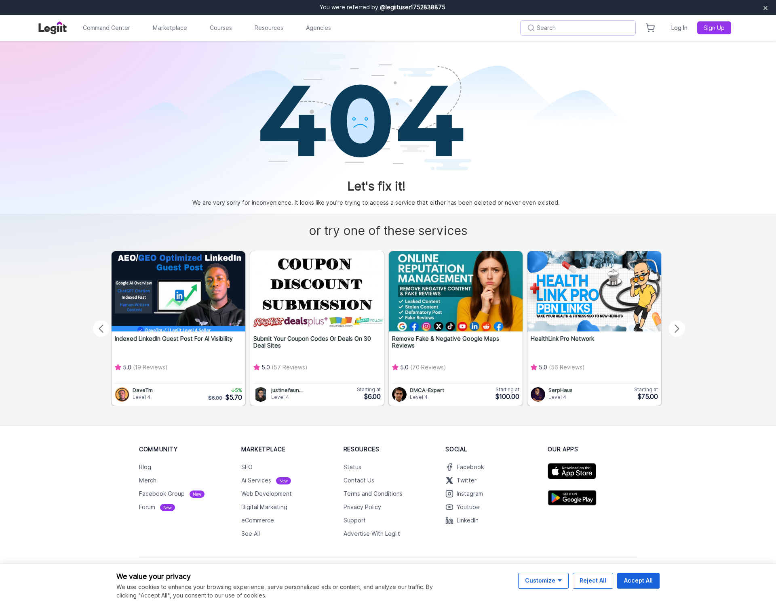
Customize (540, 580)
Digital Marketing (264, 507)
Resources (269, 28)
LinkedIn (468, 520)
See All (250, 533)
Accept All (638, 580)
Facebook (470, 467)
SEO (247, 467)
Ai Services (264, 480)
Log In (679, 28)
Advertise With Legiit (372, 533)
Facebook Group (170, 494)
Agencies (318, 28)
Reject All (593, 580)
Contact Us (359, 480)
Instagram (470, 494)
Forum (155, 507)
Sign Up (714, 28)
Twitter (467, 480)
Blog (145, 467)
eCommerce (257, 520)
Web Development (266, 494)
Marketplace (170, 28)
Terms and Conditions (373, 494)
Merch (147, 480)
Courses (221, 28)
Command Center (106, 28)
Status (352, 467)
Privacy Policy (362, 507)
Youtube (468, 507)
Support (355, 520)
